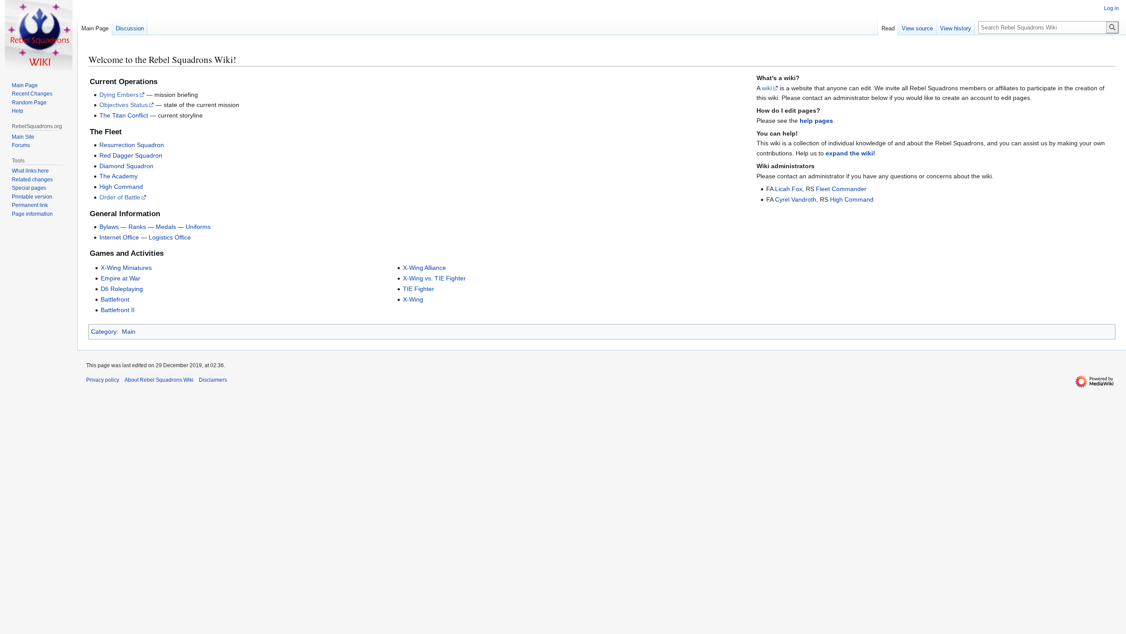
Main (128, 331)
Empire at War (120, 278)
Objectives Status (123, 104)
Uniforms (198, 226)
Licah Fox (788, 188)
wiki (767, 88)
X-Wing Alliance (424, 267)
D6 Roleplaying (122, 288)
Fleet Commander (841, 188)
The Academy (118, 176)
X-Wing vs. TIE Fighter (434, 278)
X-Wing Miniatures (126, 267)
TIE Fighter (418, 288)
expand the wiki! (850, 153)
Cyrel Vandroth (795, 199)
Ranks (137, 226)
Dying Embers (119, 94)
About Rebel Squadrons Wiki (159, 380)
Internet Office (119, 237)
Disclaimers (213, 380)
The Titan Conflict (123, 115)
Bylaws (109, 226)
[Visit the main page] (39, 35)
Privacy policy (102, 380)
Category (104, 331)
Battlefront (115, 299)
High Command (121, 186)
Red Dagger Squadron (130, 155)
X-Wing (413, 299)
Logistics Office (170, 237)
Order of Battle (119, 197)
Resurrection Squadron (131, 144)
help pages (816, 120)
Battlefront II (118, 309)
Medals (166, 226)
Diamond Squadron (126, 166)
